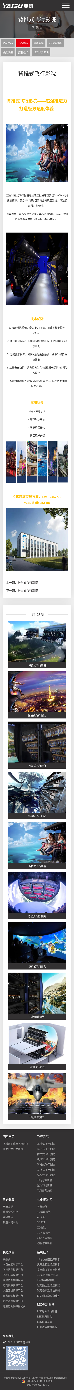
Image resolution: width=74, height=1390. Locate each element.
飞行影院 (23, 43)
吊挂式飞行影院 (46, 1143)
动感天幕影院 (44, 1238)
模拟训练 (8, 52)
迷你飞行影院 (44, 1185)
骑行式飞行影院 (46, 1175)
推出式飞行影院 (28, 590)
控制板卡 (23, 52)
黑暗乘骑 (39, 43)
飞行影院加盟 (44, 1190)
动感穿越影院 (10, 1211)
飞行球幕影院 (44, 1180)
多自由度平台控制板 (48, 1269)
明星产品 (8, 43)
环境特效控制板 (46, 1280)
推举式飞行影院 (28, 582)
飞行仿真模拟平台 (13, 1269)
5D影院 (41, 1222)
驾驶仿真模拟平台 (13, 1275)
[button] (35, 34)
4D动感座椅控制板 (47, 1275)
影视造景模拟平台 (13, 1301)
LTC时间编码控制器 (48, 1295)
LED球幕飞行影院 (47, 1311)
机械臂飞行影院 (46, 1159)
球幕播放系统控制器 (48, 1290)
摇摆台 (6, 1259)
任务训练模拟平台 (13, 1295)
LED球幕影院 (41, 52)
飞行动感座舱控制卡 (48, 1259)
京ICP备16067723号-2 (38, 1384)
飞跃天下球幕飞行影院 (15, 1143)
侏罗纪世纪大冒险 (13, 1149)
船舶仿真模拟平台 (13, 1280)
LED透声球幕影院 (47, 1327)
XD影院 (41, 1227)
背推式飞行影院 (46, 1164)
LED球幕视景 (44, 1321)
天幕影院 (42, 1206)
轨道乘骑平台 (10, 1222)
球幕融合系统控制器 (48, 1285)
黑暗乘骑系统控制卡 (48, 1264)
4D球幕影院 (55, 43)
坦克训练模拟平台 (13, 1285)
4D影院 (41, 1217)
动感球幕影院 (44, 1243)
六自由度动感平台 (13, 1264)
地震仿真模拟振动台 (14, 1306)
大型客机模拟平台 (13, 1290)
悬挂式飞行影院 (46, 1169)
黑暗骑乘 (8, 1206)
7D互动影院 (43, 1232)
